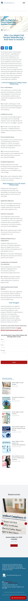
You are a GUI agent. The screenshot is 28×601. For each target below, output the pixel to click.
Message (3, 350)
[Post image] (14, 516)
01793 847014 (8, 581)
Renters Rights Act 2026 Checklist (14, 538)
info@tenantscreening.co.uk (14, 330)
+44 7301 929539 (12, 583)
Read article (14, 545)
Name (2, 339)
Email (2, 345)
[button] (2, 48)
